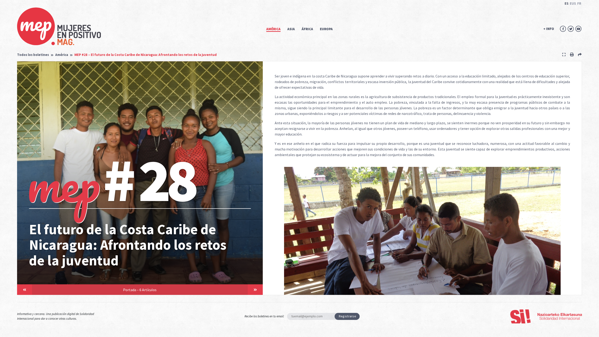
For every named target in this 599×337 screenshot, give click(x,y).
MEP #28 (145, 54)
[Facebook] (563, 29)
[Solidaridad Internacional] (546, 316)
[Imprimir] (571, 54)
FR (579, 3)
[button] (24, 289)
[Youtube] (578, 29)
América (61, 54)
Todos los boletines (33, 54)
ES (567, 3)
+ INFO (548, 28)
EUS (573, 3)
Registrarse (347, 316)
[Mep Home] (59, 26)
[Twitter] (571, 29)
